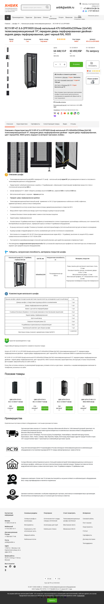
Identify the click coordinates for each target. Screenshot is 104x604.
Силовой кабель (88, 518)
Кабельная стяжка (50, 529)
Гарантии (29, 17)
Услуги (61, 17)
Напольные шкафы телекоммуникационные (36, 23)
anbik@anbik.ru (65, 7)
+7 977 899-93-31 (93, 11)
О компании (53, 17)
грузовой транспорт (67, 80)
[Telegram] (86, 11)
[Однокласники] (5, 570)
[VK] (6, 566)
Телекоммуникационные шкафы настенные (71, 520)
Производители (18, 17)
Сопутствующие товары (51, 124)
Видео (65, 124)
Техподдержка (87, 543)
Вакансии (69, 17)
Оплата (45, 17)
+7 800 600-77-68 (10, 536)
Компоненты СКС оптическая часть (30, 530)
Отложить (92, 66)
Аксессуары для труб (51, 525)
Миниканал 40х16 (69, 529)
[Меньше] (56, 64)
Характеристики (21, 124)
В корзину (76, 64)
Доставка (37, 17)
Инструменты (28, 525)
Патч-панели (87, 523)
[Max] (83, 11)
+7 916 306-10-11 (10, 528)
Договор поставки (89, 539)
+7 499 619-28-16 (91, 8)
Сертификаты (35, 124)
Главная (7, 23)
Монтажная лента (69, 525)
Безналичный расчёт (60, 105)
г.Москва (65, 77)
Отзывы (73, 124)
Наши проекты (88, 527)
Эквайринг (57, 110)
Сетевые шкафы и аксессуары (30, 520)
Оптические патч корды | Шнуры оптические (52, 520)
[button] (8, 17)
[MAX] (10, 566)
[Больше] (64, 64)
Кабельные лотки (30, 539)
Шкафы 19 (15, 23)
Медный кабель (29, 535)
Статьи (85, 531)
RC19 (11, 41)
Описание (9, 124)
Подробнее (80, 595)
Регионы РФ (65, 85)
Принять (52, 600)
